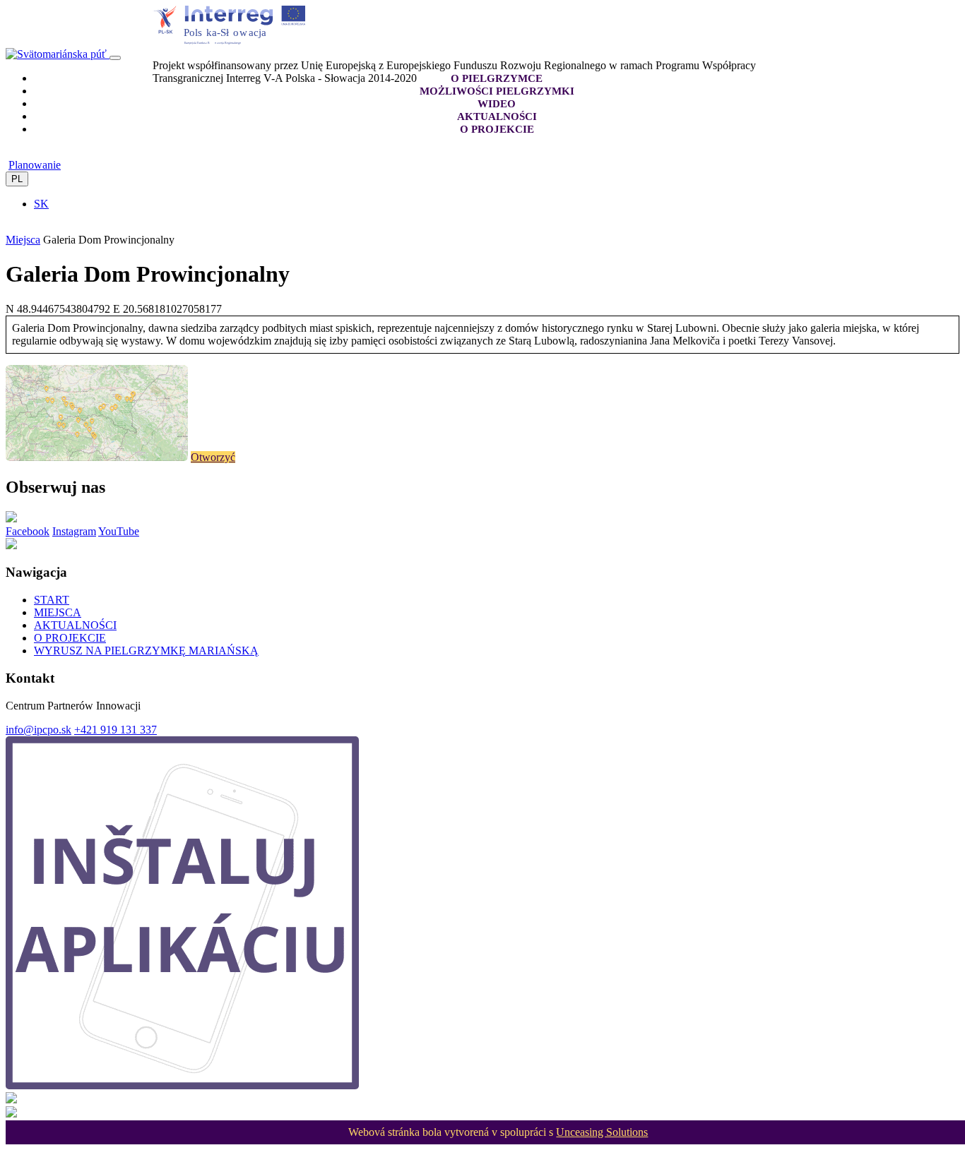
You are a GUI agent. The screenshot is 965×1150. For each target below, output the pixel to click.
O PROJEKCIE (70, 638)
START (51, 600)
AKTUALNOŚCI (75, 625)
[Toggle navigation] (115, 58)
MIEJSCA (57, 612)
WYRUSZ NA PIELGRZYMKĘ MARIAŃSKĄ (146, 651)
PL (17, 179)
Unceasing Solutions (602, 1132)
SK (41, 204)
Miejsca (23, 240)
